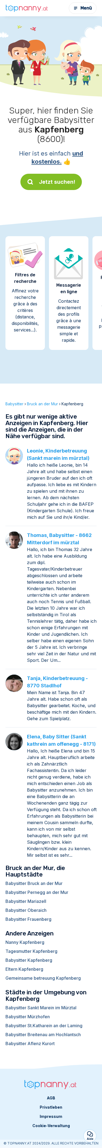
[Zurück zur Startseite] (27, 8)
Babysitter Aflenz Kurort (30, 1043)
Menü (86, 8)
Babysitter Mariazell (25, 901)
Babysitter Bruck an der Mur (34, 883)
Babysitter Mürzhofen (27, 1016)
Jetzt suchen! (57, 182)
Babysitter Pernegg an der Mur (36, 892)
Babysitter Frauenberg (28, 919)
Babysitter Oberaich (26, 910)
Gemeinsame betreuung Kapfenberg (43, 978)
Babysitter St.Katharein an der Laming (43, 1025)
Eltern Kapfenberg (24, 969)
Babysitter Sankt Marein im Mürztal (40, 1007)
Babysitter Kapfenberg (28, 960)
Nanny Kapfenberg (24, 942)
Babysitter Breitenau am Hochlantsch (43, 1034)
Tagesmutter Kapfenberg (31, 951)
